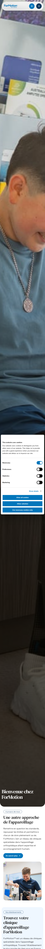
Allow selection (22, 504)
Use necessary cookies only (22, 510)
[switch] (40, 469)
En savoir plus (12, 856)
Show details (34, 491)
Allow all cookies (22, 497)
